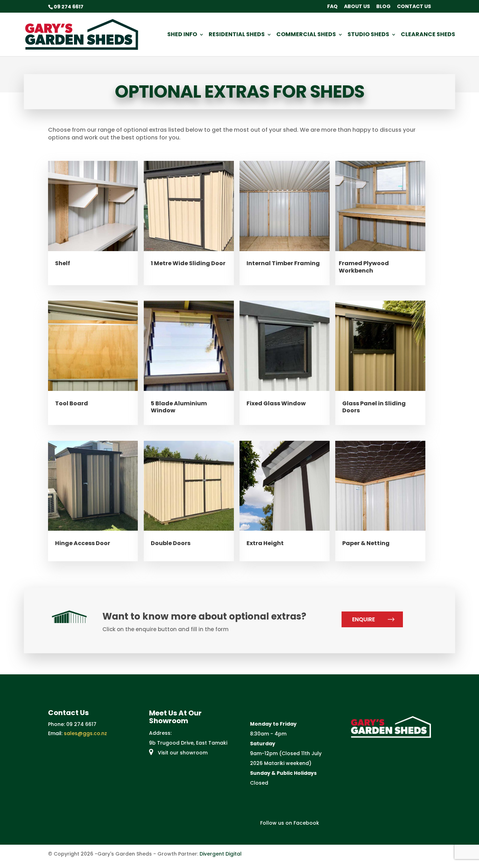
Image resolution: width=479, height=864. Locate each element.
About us (357, 7)
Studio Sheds (368, 35)
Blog (383, 7)
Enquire (363, 619)
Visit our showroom (182, 752)
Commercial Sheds (306, 35)
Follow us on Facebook (289, 822)
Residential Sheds (237, 35)
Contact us (414, 7)
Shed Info (182, 35)
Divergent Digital (221, 853)
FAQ (332, 7)
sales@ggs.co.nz (85, 733)
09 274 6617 (81, 724)
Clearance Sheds (428, 35)
